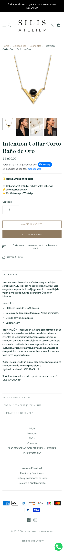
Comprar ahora (32, 234)
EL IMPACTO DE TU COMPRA (17, 412)
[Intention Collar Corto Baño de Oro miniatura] (8, 124)
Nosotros (32, 433)
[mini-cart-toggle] (59, 25)
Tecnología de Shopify (32, 540)
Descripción (9, 274)
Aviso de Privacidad (32, 468)
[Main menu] (4, 25)
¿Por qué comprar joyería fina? (21, 405)
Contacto (32, 443)
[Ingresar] (52, 25)
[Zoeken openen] (9, 25)
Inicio (32, 428)
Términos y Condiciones (32, 473)
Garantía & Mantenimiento (32, 482)
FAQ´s (32, 438)
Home (5, 45)
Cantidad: (7, 201)
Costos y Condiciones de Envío (32, 478)
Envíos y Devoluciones (16, 397)
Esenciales (35, 45)
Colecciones (19, 45)
